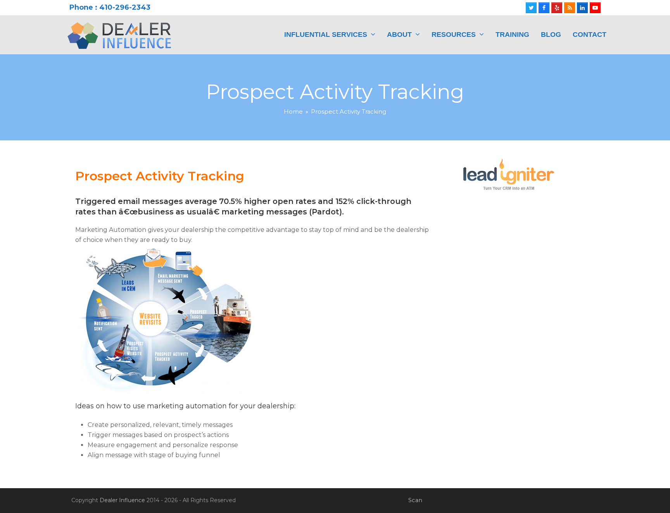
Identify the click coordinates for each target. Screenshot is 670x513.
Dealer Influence (122, 500)
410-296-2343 (124, 7)
